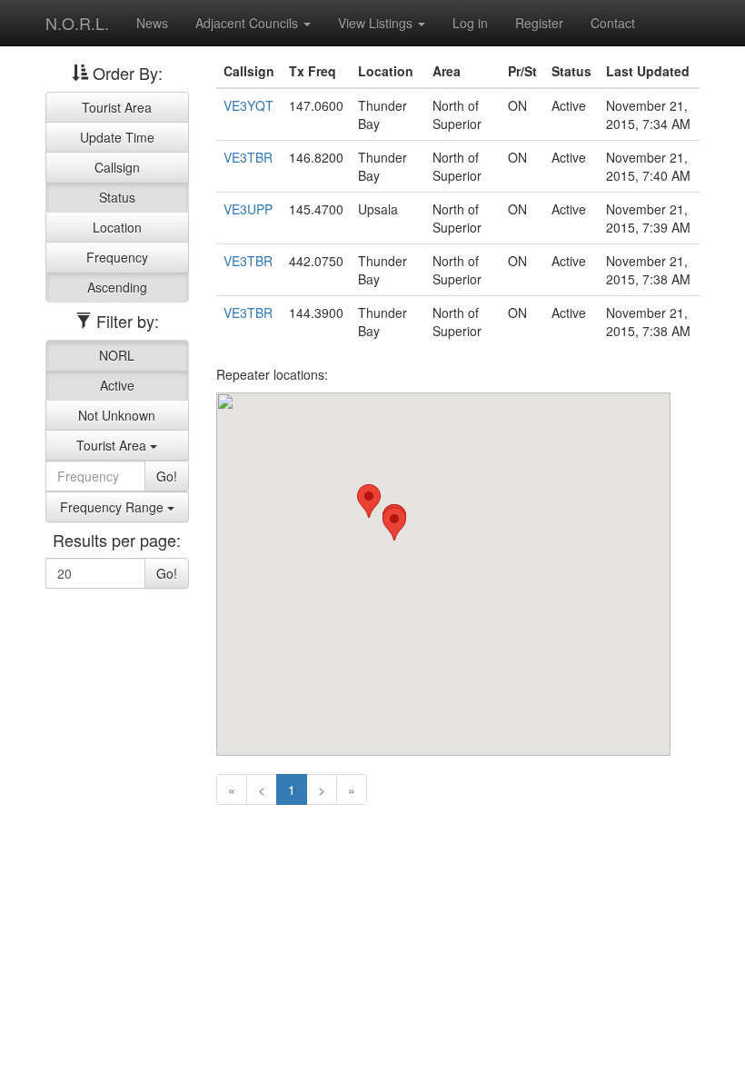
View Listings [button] (377, 23)
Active (117, 385)
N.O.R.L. (77, 23)
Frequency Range (113, 507)
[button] (394, 524)
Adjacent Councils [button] (248, 23)
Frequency (117, 257)
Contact (613, 23)
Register (539, 23)
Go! (166, 476)
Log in (470, 23)
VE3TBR (248, 157)
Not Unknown (116, 415)
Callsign (117, 167)
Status (117, 197)
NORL (116, 355)
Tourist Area (117, 107)
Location (117, 227)
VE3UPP (248, 209)
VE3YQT (248, 105)
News (152, 23)
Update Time (117, 137)
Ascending (117, 287)
